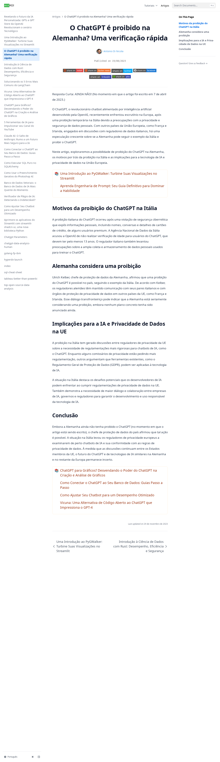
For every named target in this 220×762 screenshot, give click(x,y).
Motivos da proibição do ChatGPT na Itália (193, 25)
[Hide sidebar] (38, 756)
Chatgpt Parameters (15, 237)
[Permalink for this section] (160, 208)
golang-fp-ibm (12, 253)
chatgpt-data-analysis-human (17, 245)
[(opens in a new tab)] (122, 71)
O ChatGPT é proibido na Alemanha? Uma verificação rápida (20, 54)
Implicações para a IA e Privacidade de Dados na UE (196, 42)
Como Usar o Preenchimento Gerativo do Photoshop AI (20, 174)
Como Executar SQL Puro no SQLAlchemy (20, 164)
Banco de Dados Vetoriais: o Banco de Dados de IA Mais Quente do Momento (20, 186)
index (7, 266)
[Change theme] (32, 756)
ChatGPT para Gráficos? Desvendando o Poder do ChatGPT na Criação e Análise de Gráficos (21, 110)
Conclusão (185, 49)
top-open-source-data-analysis (17, 286)
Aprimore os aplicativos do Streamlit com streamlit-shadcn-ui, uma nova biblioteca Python (19, 225)
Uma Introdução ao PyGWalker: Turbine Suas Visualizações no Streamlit (19, 41)
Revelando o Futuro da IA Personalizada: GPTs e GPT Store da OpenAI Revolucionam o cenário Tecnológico (19, 24)
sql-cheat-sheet (13, 272)
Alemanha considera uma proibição (194, 33)
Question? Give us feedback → (193, 63)
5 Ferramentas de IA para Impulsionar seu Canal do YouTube (19, 126)
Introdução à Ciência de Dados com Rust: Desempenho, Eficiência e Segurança (19, 70)
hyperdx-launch (13, 259)
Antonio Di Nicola (113, 51)
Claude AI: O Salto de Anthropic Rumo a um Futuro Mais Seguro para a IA (21, 139)
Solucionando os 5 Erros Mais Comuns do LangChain (21, 83)
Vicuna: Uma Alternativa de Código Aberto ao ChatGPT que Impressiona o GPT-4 (19, 95)
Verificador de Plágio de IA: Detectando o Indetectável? (19, 198)
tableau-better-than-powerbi (20, 278)
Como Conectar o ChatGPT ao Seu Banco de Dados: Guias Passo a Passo (21, 153)
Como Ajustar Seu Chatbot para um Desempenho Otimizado (19, 210)
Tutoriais (149, 5)
